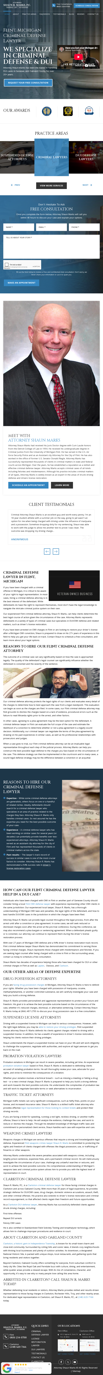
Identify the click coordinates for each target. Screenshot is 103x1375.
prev (17, 185)
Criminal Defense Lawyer (40, 1333)
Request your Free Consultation (28, 83)
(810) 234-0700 (63, 6)
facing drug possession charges (28, 985)
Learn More (62, 485)
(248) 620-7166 (85, 1297)
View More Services (51, 186)
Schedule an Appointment (28, 485)
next (86, 185)
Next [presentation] (56, 551)
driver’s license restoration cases (28, 866)
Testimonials (38, 1354)
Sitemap (76, 1371)
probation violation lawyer (16, 1066)
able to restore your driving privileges (57, 1027)
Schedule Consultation (86, 6)
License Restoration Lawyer (38, 1342)
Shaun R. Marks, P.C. (17, 5)
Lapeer (41, 966)
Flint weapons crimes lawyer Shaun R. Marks (46, 1143)
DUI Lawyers (38, 1350)
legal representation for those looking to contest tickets (48, 1108)
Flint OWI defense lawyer (38, 904)
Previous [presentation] (47, 551)
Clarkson (63, 966)
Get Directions (66, 1354)
